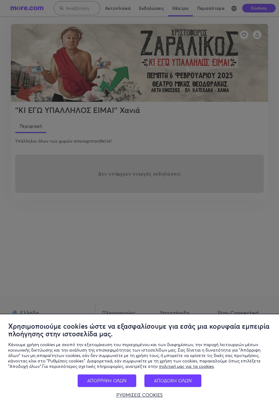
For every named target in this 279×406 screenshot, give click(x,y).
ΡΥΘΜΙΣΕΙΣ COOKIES (139, 395)
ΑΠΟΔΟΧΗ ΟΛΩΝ (173, 380)
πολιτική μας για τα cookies (186, 366)
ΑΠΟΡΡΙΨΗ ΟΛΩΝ (107, 380)
